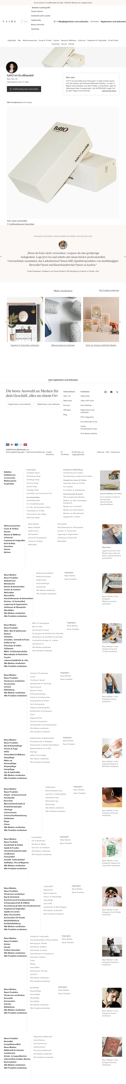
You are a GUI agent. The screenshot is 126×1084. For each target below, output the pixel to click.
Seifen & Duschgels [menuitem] (38, 755)
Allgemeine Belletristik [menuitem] (42, 1037)
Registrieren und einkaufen (113, 21)
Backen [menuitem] (7, 633)
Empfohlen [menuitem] (9, 483)
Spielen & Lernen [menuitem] (12, 911)
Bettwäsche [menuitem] (33, 534)
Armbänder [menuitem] (9, 797)
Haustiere (56, 44)
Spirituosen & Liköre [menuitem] (40, 630)
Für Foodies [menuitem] (68, 487)
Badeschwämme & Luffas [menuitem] (40, 748)
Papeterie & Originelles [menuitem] (14, 540)
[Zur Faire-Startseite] (9, 21)
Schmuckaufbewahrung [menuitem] (15, 815)
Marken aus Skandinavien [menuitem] (73, 513)
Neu (19, 40)
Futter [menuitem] (32, 960)
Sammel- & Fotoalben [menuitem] (41, 847)
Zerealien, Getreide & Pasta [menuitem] (16, 639)
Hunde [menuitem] (7, 947)
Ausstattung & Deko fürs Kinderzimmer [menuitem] (22, 906)
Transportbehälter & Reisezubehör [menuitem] (44, 940)
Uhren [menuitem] (32, 714)
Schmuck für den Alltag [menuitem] (36, 514)
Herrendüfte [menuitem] (35, 994)
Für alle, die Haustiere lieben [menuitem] (39, 507)
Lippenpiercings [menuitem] (52, 797)
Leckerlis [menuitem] (33, 974)
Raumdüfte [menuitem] (62, 524)
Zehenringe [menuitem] (50, 804)
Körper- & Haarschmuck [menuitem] (15, 795)
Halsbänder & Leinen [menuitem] (38, 950)
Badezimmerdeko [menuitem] (43, 576)
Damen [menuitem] (7, 531)
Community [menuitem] (9, 478)
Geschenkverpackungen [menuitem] (15, 851)
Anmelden (94, 21)
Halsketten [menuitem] (9, 818)
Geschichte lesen (109, 91)
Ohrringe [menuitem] (8, 809)
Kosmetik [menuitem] (8, 998)
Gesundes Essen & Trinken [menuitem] (74, 483)
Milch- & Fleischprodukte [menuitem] (15, 651)
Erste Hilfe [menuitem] (48, 903)
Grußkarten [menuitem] (9, 853)
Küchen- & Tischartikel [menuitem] (67, 531)
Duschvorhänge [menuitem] (42, 583)
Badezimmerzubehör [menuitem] (45, 573)
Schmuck (82, 40)
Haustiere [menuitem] (8, 546)
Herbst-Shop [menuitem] (32, 486)
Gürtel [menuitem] (32, 677)
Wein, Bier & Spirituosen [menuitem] (15, 631)
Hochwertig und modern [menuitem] (73, 473)
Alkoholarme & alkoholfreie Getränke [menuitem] (47, 637)
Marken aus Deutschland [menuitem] (73, 510)
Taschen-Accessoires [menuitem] (38, 721)
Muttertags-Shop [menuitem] (33, 476)
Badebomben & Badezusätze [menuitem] (42, 738)
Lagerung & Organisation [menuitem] (68, 534)
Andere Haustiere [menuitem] (12, 950)
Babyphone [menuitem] (48, 890)
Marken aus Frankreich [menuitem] (72, 506)
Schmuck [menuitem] (8, 537)
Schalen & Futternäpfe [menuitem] (39, 936)
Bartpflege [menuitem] (34, 987)
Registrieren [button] (87, 3)
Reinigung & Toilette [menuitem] (38, 943)
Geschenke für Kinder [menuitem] (35, 511)
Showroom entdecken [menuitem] (14, 681)
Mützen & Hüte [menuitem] (36, 690)
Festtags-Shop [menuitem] (33, 490)
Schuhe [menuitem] (7, 687)
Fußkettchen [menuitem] (50, 787)
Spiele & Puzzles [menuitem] (11, 848)
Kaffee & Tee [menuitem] (10, 642)
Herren (64, 44)
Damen (56, 40)
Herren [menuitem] (7, 549)
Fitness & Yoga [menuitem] (11, 748)
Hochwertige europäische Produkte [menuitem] (77, 476)
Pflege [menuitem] (32, 964)
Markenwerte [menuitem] (10, 481)
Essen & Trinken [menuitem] (11, 528)
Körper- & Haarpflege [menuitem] (52, 897)
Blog (61, 21)
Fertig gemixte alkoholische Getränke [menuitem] (47, 633)
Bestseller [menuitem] (8, 1041)
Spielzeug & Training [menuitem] (38, 971)
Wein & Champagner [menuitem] (40, 623)
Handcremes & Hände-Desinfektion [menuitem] (44, 745)
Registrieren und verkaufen (75, 21)
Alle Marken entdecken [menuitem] (14, 613)
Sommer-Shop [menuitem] (33, 483)
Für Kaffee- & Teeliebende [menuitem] (74, 490)
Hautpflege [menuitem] (9, 769)
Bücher (71, 44)
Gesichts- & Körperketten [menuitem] (55, 794)
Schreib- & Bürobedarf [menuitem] (14, 859)
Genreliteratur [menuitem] (39, 1040)
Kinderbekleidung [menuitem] (12, 923)
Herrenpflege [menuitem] (10, 763)
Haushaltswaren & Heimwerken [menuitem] (70, 527)
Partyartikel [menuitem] (9, 856)
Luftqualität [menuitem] (48, 886)
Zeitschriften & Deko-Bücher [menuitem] (17, 1059)
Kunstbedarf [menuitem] (37, 837)
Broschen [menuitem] (8, 800)
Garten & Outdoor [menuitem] (35, 541)
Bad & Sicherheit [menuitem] (11, 897)
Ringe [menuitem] (6, 821)
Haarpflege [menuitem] (9, 757)
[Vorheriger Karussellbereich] (1, 256)
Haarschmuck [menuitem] (35, 687)
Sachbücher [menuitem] (9, 1053)
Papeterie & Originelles (97, 40)
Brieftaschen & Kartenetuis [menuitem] (41, 711)
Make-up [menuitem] (8, 760)
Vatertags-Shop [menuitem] (33, 480)
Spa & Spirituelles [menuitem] (12, 772)
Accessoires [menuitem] (9, 684)
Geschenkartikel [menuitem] (33, 500)
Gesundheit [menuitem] (35, 967)
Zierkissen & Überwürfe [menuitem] (67, 538)
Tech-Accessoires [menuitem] (37, 704)
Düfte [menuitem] (6, 751)
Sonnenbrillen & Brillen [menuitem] (39, 701)
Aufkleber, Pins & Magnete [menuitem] (16, 862)
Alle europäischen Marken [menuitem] (74, 497)
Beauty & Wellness (68, 40)
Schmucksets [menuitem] (10, 812)
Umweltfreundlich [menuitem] (12, 1044)
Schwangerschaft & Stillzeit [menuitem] (17, 903)
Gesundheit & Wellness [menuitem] (14, 754)
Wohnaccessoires (30, 40)
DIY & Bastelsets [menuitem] (38, 841)
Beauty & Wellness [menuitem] (12, 534)
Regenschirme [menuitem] (36, 718)
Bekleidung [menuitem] (9, 689)
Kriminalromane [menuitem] (40, 1043)
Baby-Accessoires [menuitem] (12, 914)
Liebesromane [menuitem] (39, 1047)
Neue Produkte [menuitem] (34, 527)
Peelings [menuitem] (33, 752)
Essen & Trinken (45, 40)
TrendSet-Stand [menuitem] (33, 473)
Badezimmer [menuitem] (33, 531)
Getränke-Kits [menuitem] (38, 644)
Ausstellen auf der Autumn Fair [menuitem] (39, 493)
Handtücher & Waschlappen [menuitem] (55, 907)
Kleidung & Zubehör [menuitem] (38, 947)
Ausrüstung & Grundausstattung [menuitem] (19, 900)
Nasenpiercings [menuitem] (51, 801)
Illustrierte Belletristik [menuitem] (42, 1050)
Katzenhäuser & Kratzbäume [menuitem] (42, 954)
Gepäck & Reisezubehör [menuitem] (40, 708)
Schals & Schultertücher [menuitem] (40, 697)
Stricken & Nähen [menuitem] (39, 844)
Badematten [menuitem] (41, 580)
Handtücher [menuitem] (41, 587)
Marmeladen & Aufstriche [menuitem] (16, 654)
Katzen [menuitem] (7, 944)
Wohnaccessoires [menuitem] (12, 525)
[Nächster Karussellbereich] (125, 256)
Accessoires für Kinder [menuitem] (14, 917)
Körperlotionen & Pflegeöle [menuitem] (41, 741)
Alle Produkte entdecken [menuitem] (15, 616)
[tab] (12, 102)
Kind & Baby (113, 40)
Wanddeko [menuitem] (62, 541)
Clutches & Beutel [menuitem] (37, 680)
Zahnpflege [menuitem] (48, 900)
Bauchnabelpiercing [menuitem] (53, 790)
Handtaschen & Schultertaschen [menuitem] (43, 725)
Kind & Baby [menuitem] (9, 543)
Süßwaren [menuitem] (8, 648)
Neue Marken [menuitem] (33, 524)
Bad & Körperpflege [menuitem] (13, 745)
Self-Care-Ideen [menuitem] (33, 517)
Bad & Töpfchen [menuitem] (50, 893)
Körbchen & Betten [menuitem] (38, 957)
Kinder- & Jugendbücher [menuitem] (15, 1056)
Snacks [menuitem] (7, 657)
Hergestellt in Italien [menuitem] (71, 517)
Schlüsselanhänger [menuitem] (38, 694)
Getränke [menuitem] (8, 636)
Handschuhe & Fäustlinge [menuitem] (40, 683)
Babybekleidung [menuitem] (11, 920)
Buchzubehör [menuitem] (10, 1062)
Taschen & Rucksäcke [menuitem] (39, 673)
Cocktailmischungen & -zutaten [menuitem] (45, 640)
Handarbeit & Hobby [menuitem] (13, 845)
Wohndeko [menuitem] (32, 544)
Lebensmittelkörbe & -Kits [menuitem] (16, 660)
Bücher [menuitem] (7, 552)
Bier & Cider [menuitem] (37, 626)
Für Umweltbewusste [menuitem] (35, 504)
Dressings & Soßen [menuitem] (12, 645)
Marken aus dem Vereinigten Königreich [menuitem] (75, 501)
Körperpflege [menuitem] (10, 766)
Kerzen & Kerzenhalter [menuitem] (37, 538)
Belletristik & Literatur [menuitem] (14, 1050)
